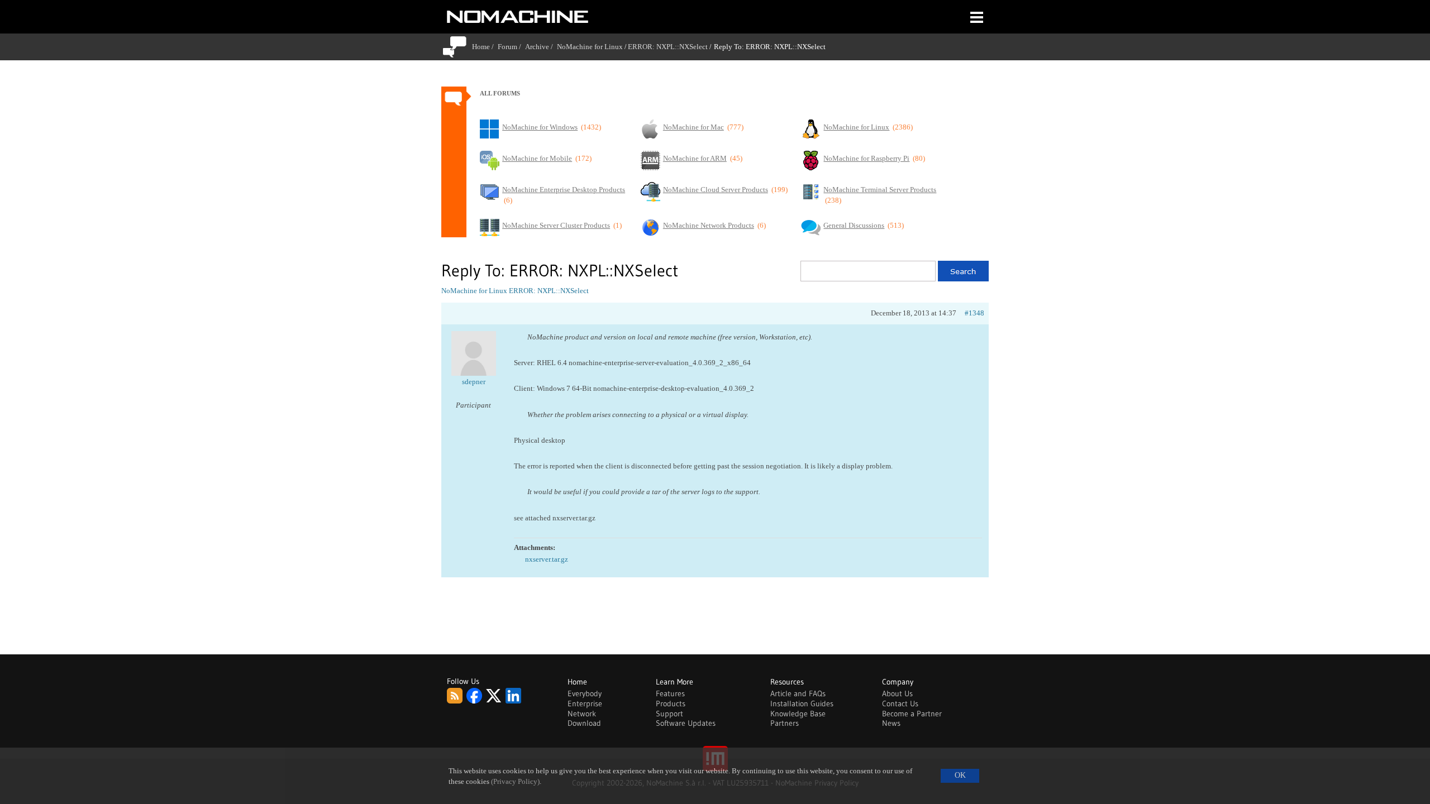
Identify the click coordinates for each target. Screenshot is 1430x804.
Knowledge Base (798, 714)
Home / (485, 46)
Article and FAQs (798, 693)
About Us (897, 693)
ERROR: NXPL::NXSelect (668, 46)
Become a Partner (912, 714)
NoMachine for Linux (590, 46)
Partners (784, 723)
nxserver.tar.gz (546, 559)
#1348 (974, 313)
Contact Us (900, 703)
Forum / (511, 46)
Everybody (585, 693)
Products (670, 703)
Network (582, 714)
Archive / (541, 46)
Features (670, 693)
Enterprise (585, 703)
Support (669, 714)
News (891, 723)
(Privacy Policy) (515, 782)
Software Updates (686, 723)
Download (584, 723)
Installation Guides (801, 703)
